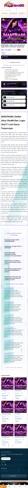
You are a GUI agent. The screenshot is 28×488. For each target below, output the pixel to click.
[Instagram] (5, 465)
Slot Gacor (22, 93)
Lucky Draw (6, 93)
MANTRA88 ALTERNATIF (17, 16)
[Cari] (2, 10)
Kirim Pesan (6, 458)
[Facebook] (2, 465)
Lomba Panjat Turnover (14, 94)
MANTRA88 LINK (13, 13)
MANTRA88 (4, 13)
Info (24, 84)
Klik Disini (15, 79)
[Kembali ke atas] (25, 478)
